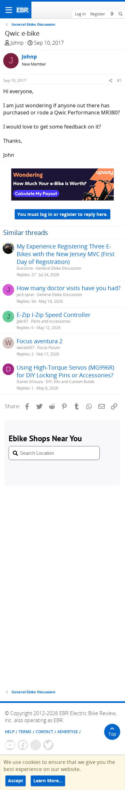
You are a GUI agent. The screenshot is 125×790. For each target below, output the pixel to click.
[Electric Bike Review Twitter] (48, 745)
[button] (9, 10)
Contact (44, 731)
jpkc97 (22, 321)
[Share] (111, 80)
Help (9, 731)
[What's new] (111, 14)
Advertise (67, 731)
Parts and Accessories (51, 321)
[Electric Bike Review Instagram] (35, 745)
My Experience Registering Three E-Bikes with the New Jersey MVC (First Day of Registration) (65, 253)
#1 (119, 80)
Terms (25, 731)
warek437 (25, 347)
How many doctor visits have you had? (69, 288)
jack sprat (25, 294)
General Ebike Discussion (58, 268)
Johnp (17, 42)
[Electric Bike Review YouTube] (10, 745)
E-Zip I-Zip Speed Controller (53, 315)
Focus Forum (48, 347)
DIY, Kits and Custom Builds (70, 381)
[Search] (120, 14)
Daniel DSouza (30, 381)
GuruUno (25, 268)
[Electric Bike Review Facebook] (23, 745)
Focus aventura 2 (40, 341)
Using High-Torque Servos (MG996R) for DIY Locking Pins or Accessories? (65, 371)
